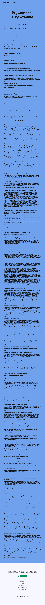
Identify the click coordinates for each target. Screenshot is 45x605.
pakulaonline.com (9, 2)
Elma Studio (26, 596)
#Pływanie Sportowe (21, 587)
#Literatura (22, 583)
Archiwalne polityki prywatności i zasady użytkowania (15, 557)
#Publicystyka (21, 585)
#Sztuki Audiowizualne (22, 589)
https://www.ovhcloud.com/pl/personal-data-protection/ (27, 190)
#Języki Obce (22, 581)
